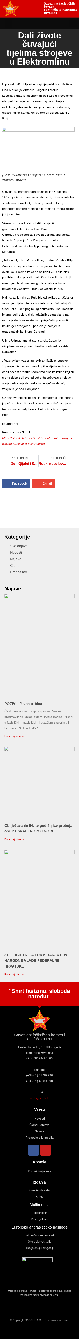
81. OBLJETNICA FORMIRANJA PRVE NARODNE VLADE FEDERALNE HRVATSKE (37, 960)
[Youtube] (45, 1150)
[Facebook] (33, 1150)
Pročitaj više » (14, 736)
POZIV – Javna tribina (23, 704)
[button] (8, 23)
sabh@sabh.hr (39, 1098)
